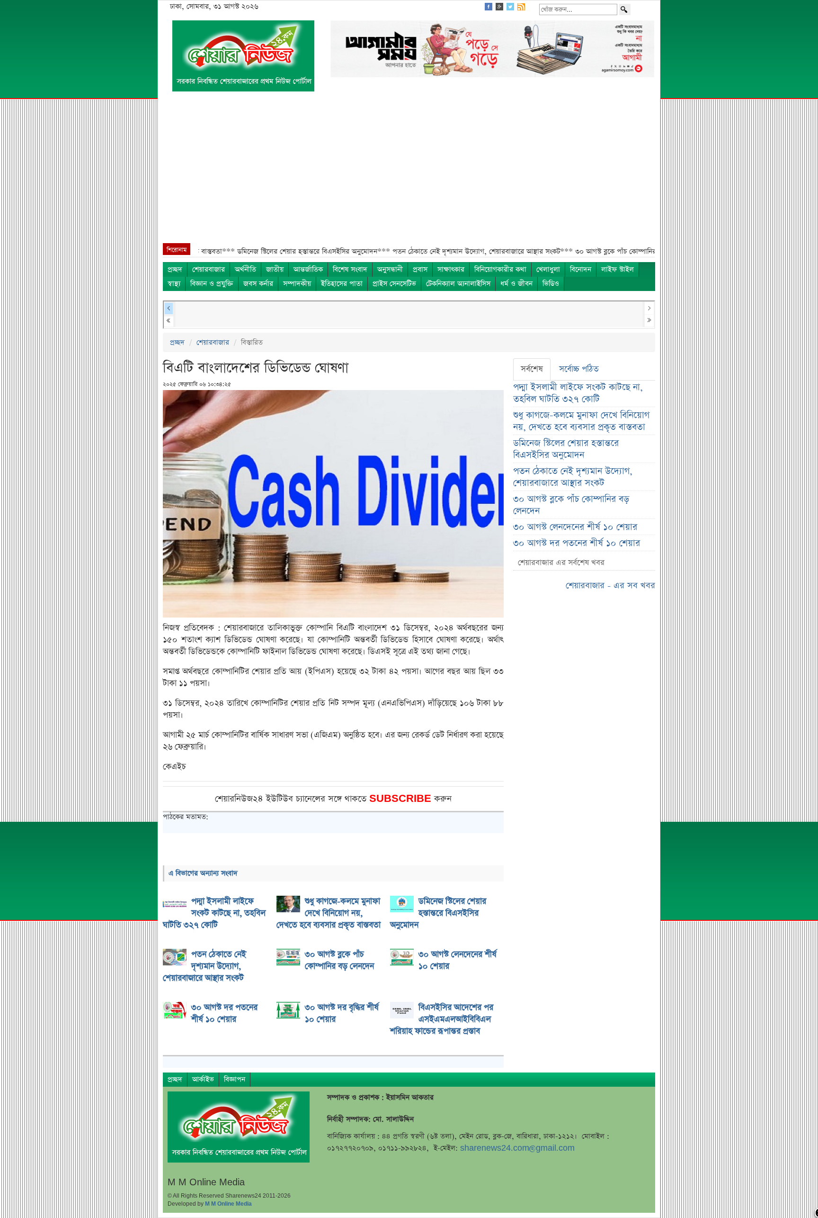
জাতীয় (275, 269)
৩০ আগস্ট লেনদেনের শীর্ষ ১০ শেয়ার (575, 527)
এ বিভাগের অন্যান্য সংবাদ (203, 873)
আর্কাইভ (203, 1079)
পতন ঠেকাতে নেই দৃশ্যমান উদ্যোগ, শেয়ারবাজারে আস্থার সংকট (572, 477)
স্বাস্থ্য (174, 284)
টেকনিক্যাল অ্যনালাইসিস (458, 284)
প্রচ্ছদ (175, 269)
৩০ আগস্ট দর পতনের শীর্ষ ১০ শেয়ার (576, 543)
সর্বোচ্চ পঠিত (579, 369)
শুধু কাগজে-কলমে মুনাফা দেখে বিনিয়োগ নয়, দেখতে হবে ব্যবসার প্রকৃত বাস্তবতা (581, 421)
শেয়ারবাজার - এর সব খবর (610, 585)
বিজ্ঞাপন (234, 1079)
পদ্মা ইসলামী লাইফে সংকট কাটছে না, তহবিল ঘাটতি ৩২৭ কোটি (578, 393)
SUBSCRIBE (401, 799)
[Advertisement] (409, 172)
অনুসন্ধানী (390, 269)
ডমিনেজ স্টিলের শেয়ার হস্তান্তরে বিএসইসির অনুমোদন (566, 449)
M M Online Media (228, 1203)
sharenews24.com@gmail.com (517, 1148)
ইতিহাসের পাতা (342, 284)
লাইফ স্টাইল (617, 269)
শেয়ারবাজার (208, 269)
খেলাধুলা (548, 269)
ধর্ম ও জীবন (516, 284)
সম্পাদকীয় (297, 284)
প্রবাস (420, 269)
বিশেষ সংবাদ (350, 269)
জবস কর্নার (258, 284)
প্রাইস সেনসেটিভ (394, 284)
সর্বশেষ (532, 369)
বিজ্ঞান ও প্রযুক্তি (211, 284)
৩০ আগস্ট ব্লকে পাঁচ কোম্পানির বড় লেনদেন (571, 505)
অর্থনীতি (245, 269)
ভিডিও (550, 284)
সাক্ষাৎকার (450, 269)
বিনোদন (580, 269)
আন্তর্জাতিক (308, 269)
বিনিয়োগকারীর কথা (500, 269)
